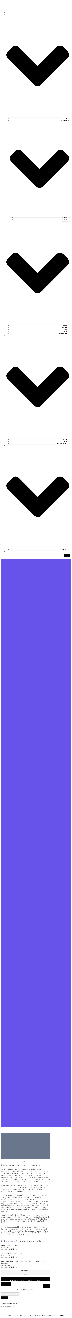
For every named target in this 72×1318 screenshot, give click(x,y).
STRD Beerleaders (61, 443)
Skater (65, 439)
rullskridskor (29, 1280)
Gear (65, 220)
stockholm (39, 1280)
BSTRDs (64, 327)
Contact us (66, 551)
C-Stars (65, 329)
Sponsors (64, 549)
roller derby (16, 1280)
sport (34, 1280)
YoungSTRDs (63, 333)
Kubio (61, 1315)
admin (17, 1161)
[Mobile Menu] (67, 555)
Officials (64, 331)
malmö (11, 1280)
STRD (65, 118)
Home (68, 12)
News (25, 1274)
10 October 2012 (25, 1161)
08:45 (33, 1161)
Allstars (65, 325)
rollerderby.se (11, 1241)
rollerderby (22, 1280)
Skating (64, 218)
